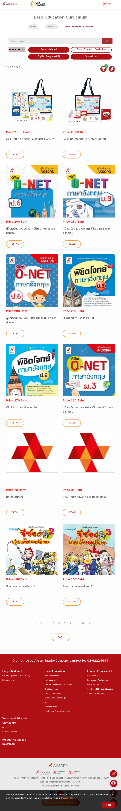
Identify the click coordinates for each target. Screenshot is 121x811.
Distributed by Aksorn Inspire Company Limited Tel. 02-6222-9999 (60, 661)
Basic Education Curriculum (91, 50)
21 (90, 624)
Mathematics (50, 680)
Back (60, 637)
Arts (46, 702)
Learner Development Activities (58, 685)
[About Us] (113, 773)
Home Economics (52, 676)
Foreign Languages (53, 693)
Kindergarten (8, 680)
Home (33, 27)
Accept (108, 805)
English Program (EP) (48, 57)
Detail (15, 155)
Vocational (91, 57)
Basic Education (55, 671)
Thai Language (51, 689)
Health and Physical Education (58, 711)
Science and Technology (55, 698)
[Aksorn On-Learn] (113, 783)
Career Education (9, 732)
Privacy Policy (68, 798)
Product (51, 27)
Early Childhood (12, 671)
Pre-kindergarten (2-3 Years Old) (16, 676)
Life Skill (5, 727)
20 (83, 624)
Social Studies (51, 707)
